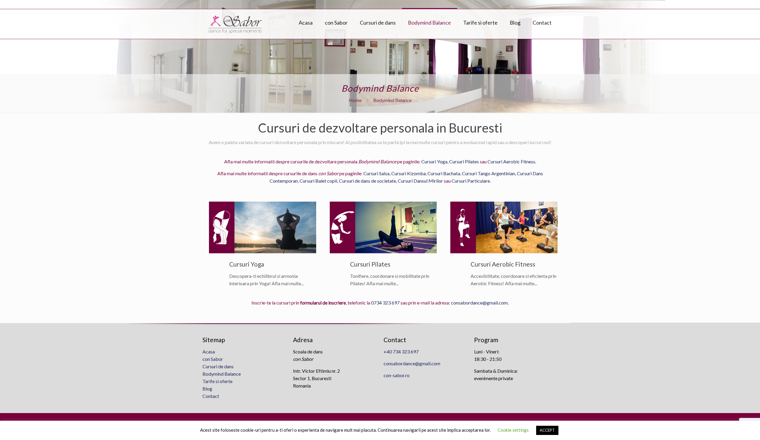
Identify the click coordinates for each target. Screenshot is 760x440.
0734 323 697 (385, 302)
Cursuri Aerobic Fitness (511, 161)
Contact (210, 396)
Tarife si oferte (217, 381)
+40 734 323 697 (401, 351)
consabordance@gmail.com (479, 302)
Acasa (208, 351)
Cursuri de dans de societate (367, 181)
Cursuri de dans (218, 366)
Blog (207, 388)
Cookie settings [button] (513, 430)
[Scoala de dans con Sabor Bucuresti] (235, 24)
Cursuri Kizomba (408, 173)
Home (355, 100)
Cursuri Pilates (464, 161)
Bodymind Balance (221, 374)
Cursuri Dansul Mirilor (420, 181)
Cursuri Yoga (434, 161)
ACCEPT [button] (547, 430)
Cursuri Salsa (376, 173)
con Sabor (212, 359)
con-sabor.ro (397, 375)
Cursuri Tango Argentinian (488, 173)
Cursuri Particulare (471, 181)
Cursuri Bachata (444, 173)
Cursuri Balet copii (318, 181)
